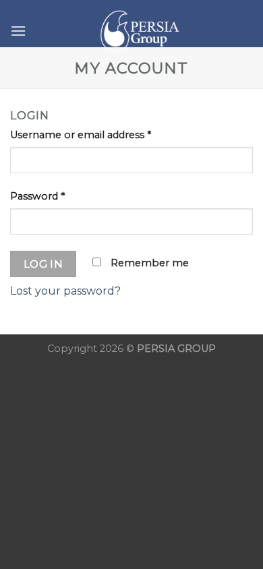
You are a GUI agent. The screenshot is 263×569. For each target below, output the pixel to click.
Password (37, 196)
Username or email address (80, 135)
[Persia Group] (139, 31)
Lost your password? (65, 290)
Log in (43, 264)
